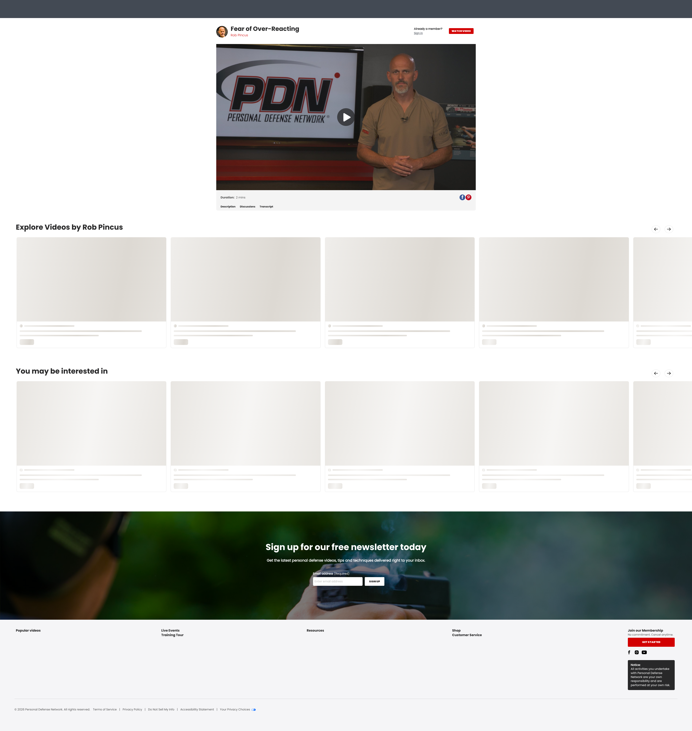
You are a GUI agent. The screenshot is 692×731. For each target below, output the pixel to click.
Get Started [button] (651, 642)
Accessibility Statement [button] (197, 710)
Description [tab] (228, 206)
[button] (428, 31)
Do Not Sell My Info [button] (161, 710)
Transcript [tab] (266, 206)
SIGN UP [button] (374, 581)
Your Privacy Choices (235, 710)
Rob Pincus (239, 35)
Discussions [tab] (247, 206)
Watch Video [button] (461, 31)
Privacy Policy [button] (132, 710)
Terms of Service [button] (105, 710)
